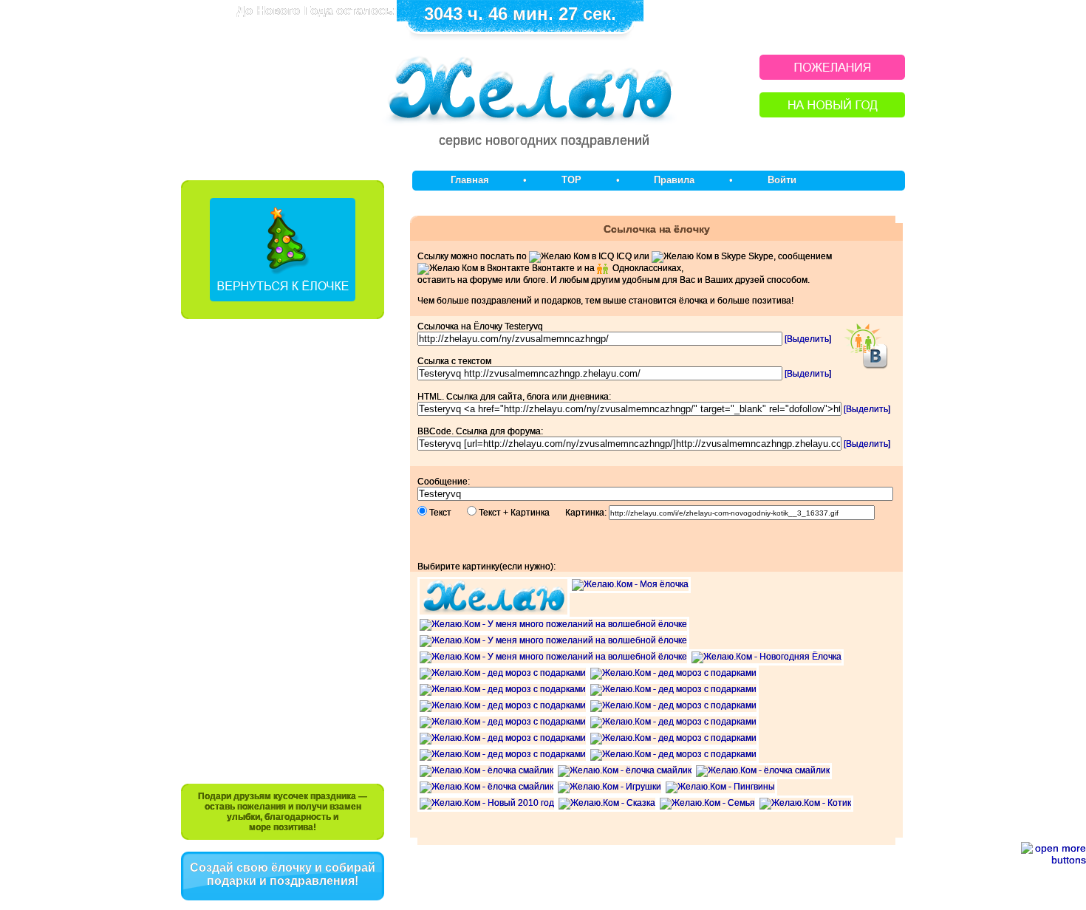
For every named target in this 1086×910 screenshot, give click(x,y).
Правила (674, 179)
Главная (470, 179)
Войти (782, 179)
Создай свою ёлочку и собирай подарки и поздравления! (282, 874)
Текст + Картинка (521, 512)
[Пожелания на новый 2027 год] (832, 75)
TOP (571, 179)
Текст (447, 512)
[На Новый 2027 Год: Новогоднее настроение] (832, 113)
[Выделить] (808, 339)
